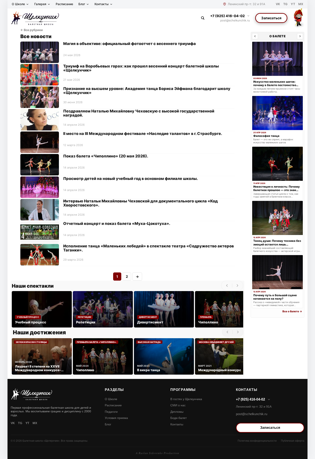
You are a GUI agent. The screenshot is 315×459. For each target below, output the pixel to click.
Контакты (101, 4)
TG (285, 4)
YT (293, 4)
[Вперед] (300, 36)
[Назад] (255, 36)
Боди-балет (178, 418)
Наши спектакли (33, 286)
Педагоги (111, 411)
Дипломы (176, 411)
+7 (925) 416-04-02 (227, 16)
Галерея (40, 4)
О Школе (18, 4)
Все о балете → (292, 311)
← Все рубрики (31, 30)
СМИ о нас (178, 405)
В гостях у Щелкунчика (186, 399)
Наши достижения (39, 332)
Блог (81, 4)
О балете (277, 36)
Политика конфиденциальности (257, 440)
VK (278, 4)
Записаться (271, 18)
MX (300, 4)
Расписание (64, 4)
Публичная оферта (292, 440)
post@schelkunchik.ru (235, 20)
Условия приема (116, 418)
